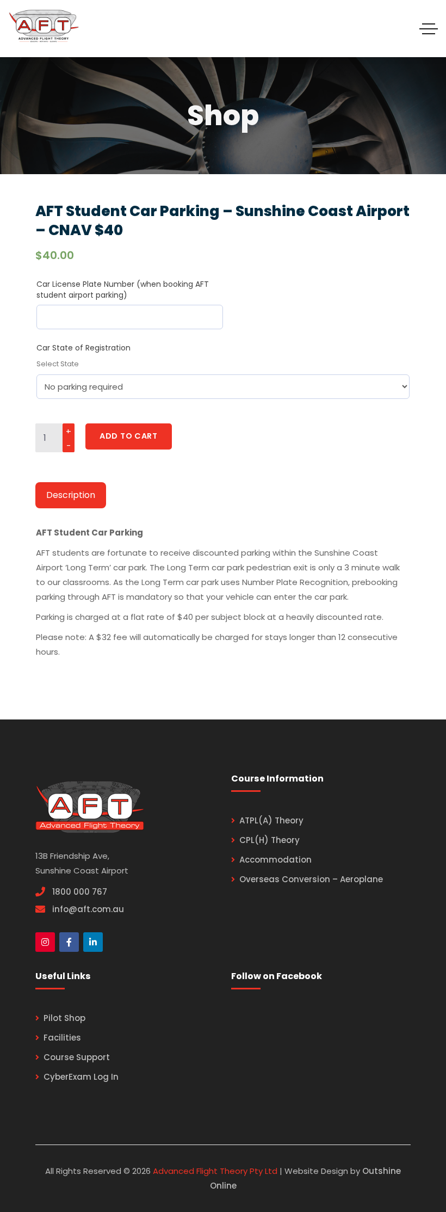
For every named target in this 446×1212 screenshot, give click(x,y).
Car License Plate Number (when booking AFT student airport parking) (122, 289)
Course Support (77, 1057)
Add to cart (129, 435)
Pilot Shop (64, 1018)
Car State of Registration (83, 347)
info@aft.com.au (88, 909)
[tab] (70, 495)
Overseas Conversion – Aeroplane (311, 879)
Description (70, 495)
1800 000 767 (79, 891)
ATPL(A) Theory (271, 820)
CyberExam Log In (81, 1076)
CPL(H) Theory (269, 840)
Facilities (62, 1037)
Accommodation (275, 859)
